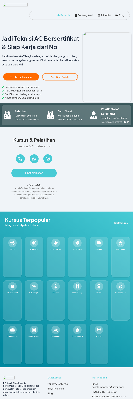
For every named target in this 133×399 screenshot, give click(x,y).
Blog (50, 393)
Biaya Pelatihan (56, 388)
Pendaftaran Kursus (58, 383)
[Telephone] (20, 158)
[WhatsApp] (34, 158)
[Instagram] (48, 158)
